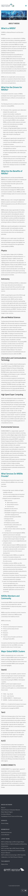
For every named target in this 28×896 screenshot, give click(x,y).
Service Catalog (4, 823)
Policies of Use (4, 864)
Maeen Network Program (7, 812)
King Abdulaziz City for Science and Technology (11, 816)
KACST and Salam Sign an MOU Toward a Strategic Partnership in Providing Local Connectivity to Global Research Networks (13, 850)
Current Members (5, 835)
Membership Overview (6, 832)
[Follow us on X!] (22, 890)
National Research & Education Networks (10, 810)
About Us (3, 808)
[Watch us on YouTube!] (25, 890)
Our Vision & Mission (6, 814)
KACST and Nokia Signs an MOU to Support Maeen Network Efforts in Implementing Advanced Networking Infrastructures (14, 844)
